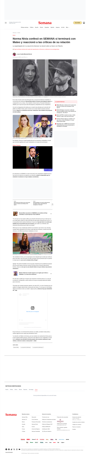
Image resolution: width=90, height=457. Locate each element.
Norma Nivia (16, 347)
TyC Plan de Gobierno (46, 431)
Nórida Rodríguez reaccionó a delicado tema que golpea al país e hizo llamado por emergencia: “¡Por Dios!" (41, 203)
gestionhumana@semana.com (63, 430)
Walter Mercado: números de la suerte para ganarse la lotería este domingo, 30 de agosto (22, 203)
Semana (14, 32)
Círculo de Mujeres (36, 429)
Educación (34, 417)
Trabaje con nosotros (76, 424)
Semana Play (24, 417)
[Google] (6, 449)
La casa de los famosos (26, 347)
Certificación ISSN (46, 429)
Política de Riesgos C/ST (47, 424)
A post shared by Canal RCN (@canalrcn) (32, 327)
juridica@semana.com (61, 425)
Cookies (74, 429)
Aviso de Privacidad (10, 452)
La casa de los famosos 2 (38, 347)
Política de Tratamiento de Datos (49, 419)
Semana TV (24, 419)
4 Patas (23, 431)
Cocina (33, 426)
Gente (19, 32)
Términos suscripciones (47, 421)
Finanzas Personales (36, 421)
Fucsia (23, 429)
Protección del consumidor (62, 417)
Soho (23, 426)
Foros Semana (35, 419)
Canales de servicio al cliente (78, 422)
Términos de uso (45, 417)
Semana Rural (35, 424)
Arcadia (23, 424)
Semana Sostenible (36, 431)
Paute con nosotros (76, 426)
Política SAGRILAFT (46, 426)
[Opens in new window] (9, 449)
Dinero (23, 421)
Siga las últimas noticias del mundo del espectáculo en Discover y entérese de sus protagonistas (36, 49)
